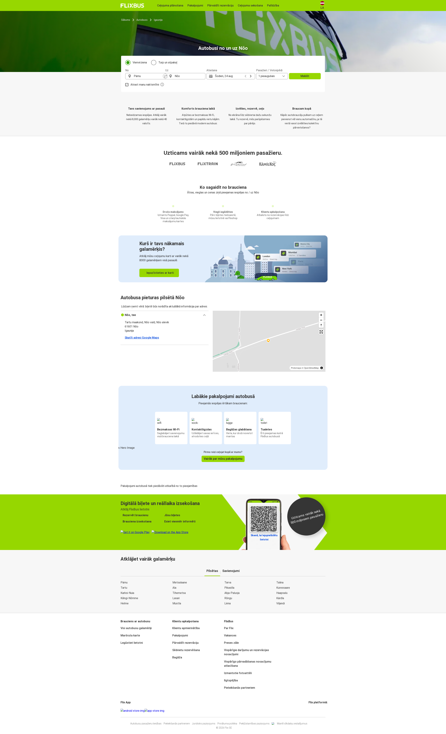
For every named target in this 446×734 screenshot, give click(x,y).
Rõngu (228, 598)
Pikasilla (229, 587)
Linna (227, 603)
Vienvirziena (140, 62)
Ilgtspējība (231, 680)
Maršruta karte (130, 635)
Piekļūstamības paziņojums (254, 723)
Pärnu (124, 582)
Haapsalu (281, 593)
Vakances (230, 635)
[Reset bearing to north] (321, 325)
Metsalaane (179, 582)
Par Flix (228, 628)
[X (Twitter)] (313, 710)
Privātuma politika (227, 723)
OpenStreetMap (311, 367)
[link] (223, 258)
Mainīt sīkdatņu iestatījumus (292, 723)
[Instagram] (310, 710)
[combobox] (148, 76)
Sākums (125, 19)
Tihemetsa (179, 593)
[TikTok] (314, 710)
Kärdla (280, 598)
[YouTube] (311, 710)
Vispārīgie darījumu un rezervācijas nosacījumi (246, 652)
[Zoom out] (321, 320)
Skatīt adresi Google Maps (142, 337)
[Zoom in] (321, 315)
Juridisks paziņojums (203, 723)
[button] (165, 315)
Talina (279, 582)
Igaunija (158, 19)
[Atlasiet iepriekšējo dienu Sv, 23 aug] (245, 76)
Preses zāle (231, 642)
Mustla (176, 603)
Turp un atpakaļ (167, 62)
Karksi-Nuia (127, 593)
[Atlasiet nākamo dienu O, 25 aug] (251, 76)
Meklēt (305, 76)
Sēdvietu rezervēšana (186, 650)
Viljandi (280, 603)
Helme (125, 603)
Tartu (124, 587)
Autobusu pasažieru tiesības (146, 723)
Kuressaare (283, 587)
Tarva (227, 582)
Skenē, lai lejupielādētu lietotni (264, 537)
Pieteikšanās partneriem (239, 687)
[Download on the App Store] (154, 711)
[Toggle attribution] (322, 368)
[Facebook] (309, 710)
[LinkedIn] (312, 710)
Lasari (176, 598)
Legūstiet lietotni (132, 642)
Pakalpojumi (180, 635)
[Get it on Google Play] (133, 711)
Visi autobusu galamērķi (136, 628)
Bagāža (177, 657)
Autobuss (142, 19)
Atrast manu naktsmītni (144, 84)
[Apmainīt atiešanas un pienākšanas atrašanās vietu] (165, 76)
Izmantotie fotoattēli (238, 673)
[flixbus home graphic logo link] (132, 5)
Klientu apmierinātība (186, 628)
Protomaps (296, 367)
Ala (174, 587)
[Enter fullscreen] (321, 331)
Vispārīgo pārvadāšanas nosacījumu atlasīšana (247, 663)
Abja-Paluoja (232, 593)
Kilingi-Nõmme (129, 598)
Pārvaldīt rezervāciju (185, 642)
